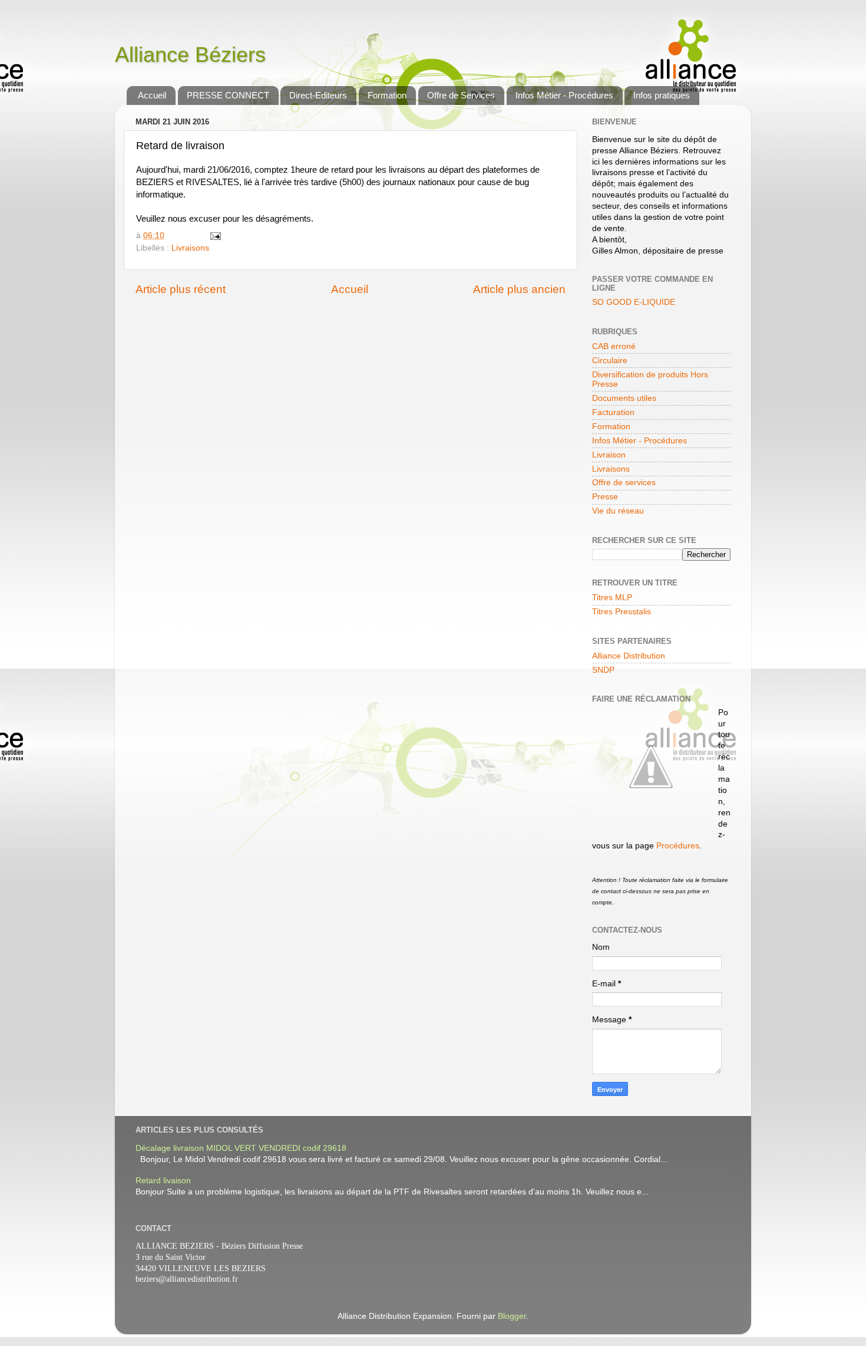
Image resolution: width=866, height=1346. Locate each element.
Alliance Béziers (190, 54)
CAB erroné (614, 346)
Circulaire (609, 360)
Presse (605, 496)
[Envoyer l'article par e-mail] (215, 235)
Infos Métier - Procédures (564, 95)
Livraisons (190, 247)
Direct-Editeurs (318, 95)
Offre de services (624, 482)
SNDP (603, 670)
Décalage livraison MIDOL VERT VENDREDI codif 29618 (240, 1148)
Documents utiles (624, 398)
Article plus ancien (519, 289)
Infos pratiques (661, 95)
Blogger (512, 1316)
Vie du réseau (618, 510)
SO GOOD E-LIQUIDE (633, 302)
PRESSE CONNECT (228, 95)
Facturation (613, 412)
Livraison (609, 454)
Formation (387, 95)
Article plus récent (180, 289)
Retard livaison (163, 1180)
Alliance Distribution (628, 655)
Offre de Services (461, 95)
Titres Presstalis (621, 611)
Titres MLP (612, 597)
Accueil (152, 95)
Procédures (677, 845)
